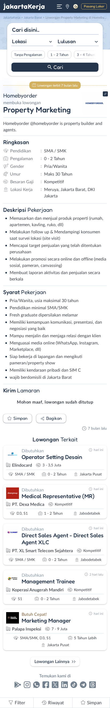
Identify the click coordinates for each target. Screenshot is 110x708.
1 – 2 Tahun (59, 54)
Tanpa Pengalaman (28, 54)
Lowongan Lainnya (51, 662)
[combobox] (32, 42)
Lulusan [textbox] (67, 41)
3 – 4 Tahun (86, 54)
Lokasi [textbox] (19, 41)
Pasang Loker (94, 6)
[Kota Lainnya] (67, 6)
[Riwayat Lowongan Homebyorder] (94, 112)
